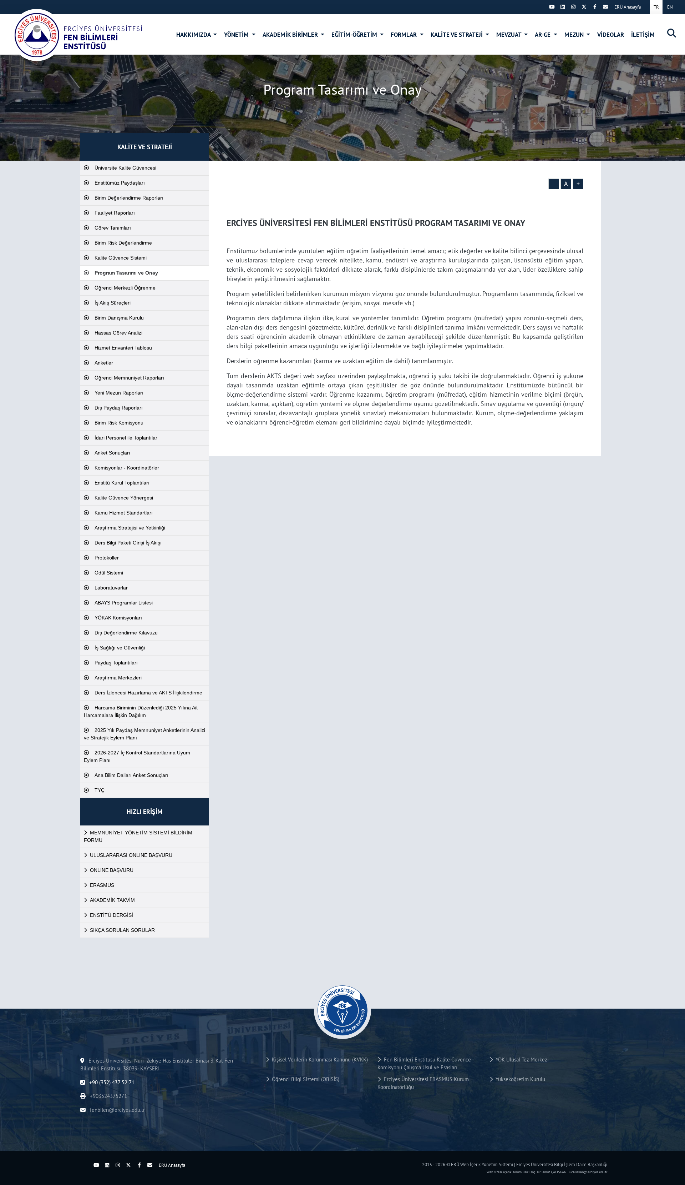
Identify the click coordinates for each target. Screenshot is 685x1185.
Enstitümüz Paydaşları (120, 183)
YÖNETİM (237, 35)
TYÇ (100, 790)
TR (656, 7)
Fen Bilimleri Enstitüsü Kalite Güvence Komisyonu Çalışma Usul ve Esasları (424, 1063)
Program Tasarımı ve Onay (126, 273)
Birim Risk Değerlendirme (123, 243)
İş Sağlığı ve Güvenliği (120, 648)
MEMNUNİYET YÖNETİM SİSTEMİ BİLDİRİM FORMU (138, 836)
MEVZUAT (509, 35)
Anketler (104, 363)
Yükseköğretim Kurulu (519, 1079)
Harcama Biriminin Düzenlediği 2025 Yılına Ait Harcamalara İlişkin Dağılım (141, 711)
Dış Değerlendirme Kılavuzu (126, 633)
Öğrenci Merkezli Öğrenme (125, 288)
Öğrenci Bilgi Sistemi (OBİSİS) (304, 1079)
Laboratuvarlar (111, 588)
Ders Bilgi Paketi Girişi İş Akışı (128, 543)
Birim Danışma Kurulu (119, 318)
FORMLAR (404, 35)
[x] (584, 6)
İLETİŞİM (643, 35)
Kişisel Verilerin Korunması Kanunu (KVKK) (318, 1059)
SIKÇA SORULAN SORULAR (122, 930)
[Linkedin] (562, 6)
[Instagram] (573, 6)
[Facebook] (594, 6)
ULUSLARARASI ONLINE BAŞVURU (131, 855)
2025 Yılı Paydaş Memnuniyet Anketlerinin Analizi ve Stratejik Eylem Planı (144, 733)
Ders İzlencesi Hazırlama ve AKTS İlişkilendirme (148, 693)
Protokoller (107, 558)
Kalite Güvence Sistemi (121, 258)
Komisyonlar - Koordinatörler (127, 468)
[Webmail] (605, 6)
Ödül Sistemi (109, 573)
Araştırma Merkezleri (118, 678)
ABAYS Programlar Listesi (124, 603)
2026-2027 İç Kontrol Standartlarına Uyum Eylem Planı (137, 756)
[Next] (541, 6)
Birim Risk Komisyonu (119, 423)
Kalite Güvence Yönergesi (124, 498)
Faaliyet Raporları (115, 213)
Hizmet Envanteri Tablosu (123, 348)
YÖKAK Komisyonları (118, 618)
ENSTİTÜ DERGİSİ (111, 915)
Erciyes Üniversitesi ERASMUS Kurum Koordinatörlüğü (422, 1083)
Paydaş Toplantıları (116, 663)
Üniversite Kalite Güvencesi (125, 168)
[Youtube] (551, 6)
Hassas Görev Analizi (118, 333)
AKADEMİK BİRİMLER (291, 35)
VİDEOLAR (610, 35)
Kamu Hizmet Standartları (124, 513)
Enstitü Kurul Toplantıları (122, 483)
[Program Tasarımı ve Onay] (77, 35)
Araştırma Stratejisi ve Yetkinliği (130, 528)
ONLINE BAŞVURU (111, 870)
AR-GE (543, 35)
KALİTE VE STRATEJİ (457, 35)
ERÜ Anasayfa (627, 7)
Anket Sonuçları (112, 453)
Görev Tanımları (113, 228)
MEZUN (574, 35)
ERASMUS (102, 885)
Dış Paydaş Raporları (119, 408)
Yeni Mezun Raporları (119, 393)
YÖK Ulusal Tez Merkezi (521, 1059)
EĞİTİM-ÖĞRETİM (355, 35)
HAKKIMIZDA (194, 35)
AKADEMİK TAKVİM (112, 900)
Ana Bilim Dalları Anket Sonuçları (131, 775)
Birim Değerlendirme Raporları (129, 198)
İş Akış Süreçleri (113, 303)
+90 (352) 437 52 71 (111, 1082)
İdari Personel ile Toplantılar (126, 438)
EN (670, 7)
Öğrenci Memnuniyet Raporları (129, 378)
